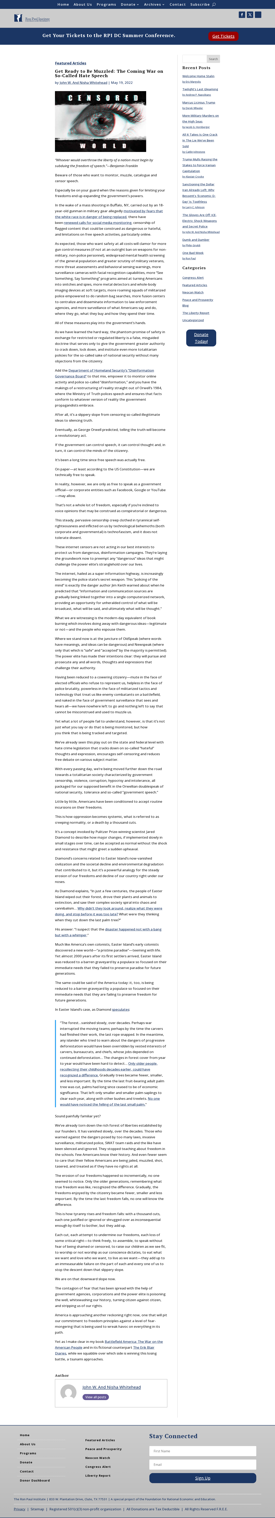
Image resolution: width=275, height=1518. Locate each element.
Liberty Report (98, 1475)
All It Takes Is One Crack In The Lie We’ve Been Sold (199, 140)
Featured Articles (70, 63)
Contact (178, 5)
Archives (152, 5)
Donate (128, 5)
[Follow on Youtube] (258, 14)
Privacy (19, 1509)
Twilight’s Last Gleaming (200, 89)
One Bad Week (193, 253)
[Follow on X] (250, 14)
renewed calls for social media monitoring (97, 222)
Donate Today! (201, 338)
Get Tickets (223, 36)
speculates (120, 1009)
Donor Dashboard (35, 1480)
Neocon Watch (193, 292)
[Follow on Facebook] (242, 14)
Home (63, 5)
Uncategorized (193, 320)
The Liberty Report (195, 313)
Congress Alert (193, 278)
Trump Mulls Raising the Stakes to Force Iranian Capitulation (199, 165)
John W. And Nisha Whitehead (83, 82)
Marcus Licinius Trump (198, 102)
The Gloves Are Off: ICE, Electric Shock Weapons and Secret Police (199, 221)
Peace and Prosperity (103, 1449)
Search (213, 59)
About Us (83, 5)
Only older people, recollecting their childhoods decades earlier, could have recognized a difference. (109, 1069)
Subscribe (200, 5)
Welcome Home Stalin (198, 76)
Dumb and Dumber (195, 240)
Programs (106, 5)
